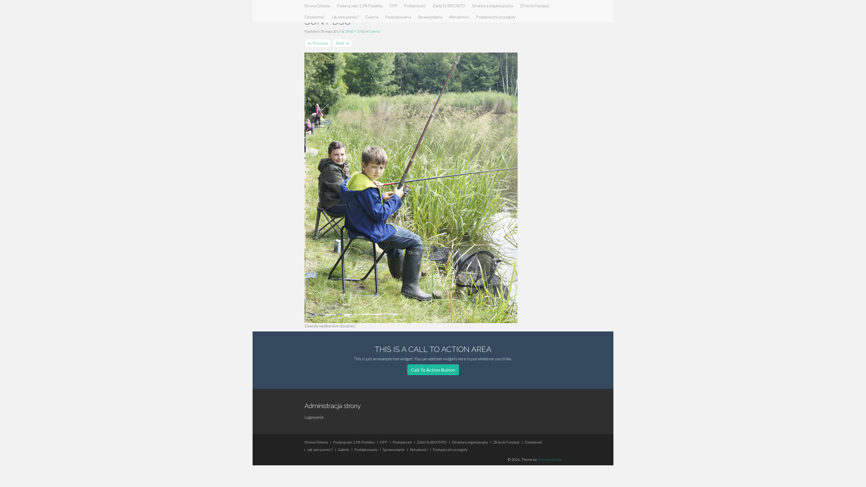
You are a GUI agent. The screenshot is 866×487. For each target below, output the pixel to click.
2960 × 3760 (355, 31)
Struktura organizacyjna (492, 5)
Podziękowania (398, 16)
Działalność (314, 16)
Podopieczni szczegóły (496, 16)
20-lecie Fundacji (534, 5)
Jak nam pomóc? (345, 16)
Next (342, 43)
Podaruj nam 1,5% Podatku (359, 5)
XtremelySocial (549, 459)
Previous (318, 43)
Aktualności (459, 16)
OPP (393, 5)
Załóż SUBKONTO (449, 5)
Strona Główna (317, 5)
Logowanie (314, 417)
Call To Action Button (433, 369)
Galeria (371, 16)
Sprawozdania (430, 16)
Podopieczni (415, 5)
